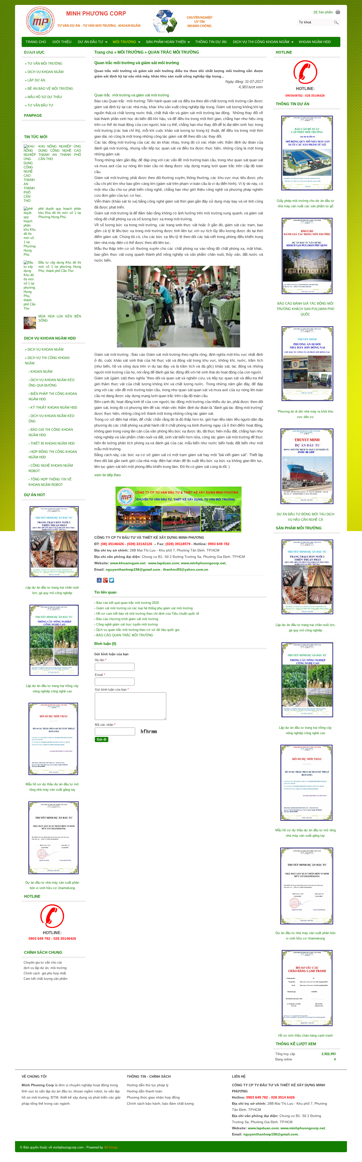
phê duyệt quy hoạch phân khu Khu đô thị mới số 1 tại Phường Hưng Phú (59, 213)
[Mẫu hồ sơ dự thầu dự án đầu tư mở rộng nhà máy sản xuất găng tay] (305, 825)
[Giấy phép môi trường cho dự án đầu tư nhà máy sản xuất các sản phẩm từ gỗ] (305, 195)
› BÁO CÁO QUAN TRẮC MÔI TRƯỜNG (123, 635)
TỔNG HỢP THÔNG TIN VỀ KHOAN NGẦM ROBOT (50, 482)
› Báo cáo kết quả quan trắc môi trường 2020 (126, 603)
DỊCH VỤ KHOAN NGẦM (44, 72)
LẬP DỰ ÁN (35, 80)
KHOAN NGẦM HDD (315, 42)
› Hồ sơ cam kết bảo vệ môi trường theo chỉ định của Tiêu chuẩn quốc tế (146, 613)
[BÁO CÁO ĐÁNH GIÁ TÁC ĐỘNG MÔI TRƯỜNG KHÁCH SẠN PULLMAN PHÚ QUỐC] (305, 298)
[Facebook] (99, 581)
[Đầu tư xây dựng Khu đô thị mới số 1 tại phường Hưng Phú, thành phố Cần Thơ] (30, 285)
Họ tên (100, 660)
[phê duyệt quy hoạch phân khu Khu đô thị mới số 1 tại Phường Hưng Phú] (30, 232)
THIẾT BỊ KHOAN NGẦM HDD (52, 443)
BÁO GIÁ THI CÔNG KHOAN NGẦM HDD (51, 432)
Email (100, 675)
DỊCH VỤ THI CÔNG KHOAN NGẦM (47, 360)
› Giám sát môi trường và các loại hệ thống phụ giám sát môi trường (143, 608)
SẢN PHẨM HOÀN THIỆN (166, 42)
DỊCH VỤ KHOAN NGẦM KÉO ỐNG (51, 418)
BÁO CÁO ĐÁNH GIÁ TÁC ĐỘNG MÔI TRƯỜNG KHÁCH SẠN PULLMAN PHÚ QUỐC (305, 309)
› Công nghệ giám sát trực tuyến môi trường (126, 624)
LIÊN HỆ (32, 52)
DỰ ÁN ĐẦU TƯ (90, 42)
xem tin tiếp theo (107, 475)
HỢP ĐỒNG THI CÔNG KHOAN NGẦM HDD (53, 454)
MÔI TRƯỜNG (124, 42)
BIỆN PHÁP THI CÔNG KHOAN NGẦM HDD (53, 396)
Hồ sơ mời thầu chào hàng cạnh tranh (305, 1035)
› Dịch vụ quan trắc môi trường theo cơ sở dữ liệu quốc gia (136, 630)
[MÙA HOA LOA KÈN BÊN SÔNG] (30, 323)
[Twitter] (111, 581)
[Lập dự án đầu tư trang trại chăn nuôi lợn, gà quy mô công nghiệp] (305, 619)
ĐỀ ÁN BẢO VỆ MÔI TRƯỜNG (49, 88)
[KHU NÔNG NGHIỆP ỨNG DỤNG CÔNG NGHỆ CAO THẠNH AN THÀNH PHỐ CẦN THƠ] (30, 173)
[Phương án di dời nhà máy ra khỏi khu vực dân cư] (305, 406)
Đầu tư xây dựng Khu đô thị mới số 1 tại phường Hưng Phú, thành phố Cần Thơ (59, 267)
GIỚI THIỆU (61, 42)
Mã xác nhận (105, 725)
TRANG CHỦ (36, 42)
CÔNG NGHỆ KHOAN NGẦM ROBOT (51, 468)
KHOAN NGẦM (40, 371)
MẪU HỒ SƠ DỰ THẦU (43, 97)
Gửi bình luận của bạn (112, 689)
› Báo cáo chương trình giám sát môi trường (126, 619)
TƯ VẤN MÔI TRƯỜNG (43, 63)
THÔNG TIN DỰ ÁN (211, 42)
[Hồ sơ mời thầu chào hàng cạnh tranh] (305, 1030)
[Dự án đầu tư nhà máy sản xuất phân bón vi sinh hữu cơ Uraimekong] (305, 927)
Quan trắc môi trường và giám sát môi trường (131, 95)
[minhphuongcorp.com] (181, 20)
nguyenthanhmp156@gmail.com (133, 569)
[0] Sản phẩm (323, 12)
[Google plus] (105, 581)
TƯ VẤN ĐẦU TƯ (39, 105)
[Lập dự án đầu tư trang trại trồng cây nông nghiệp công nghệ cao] (305, 722)
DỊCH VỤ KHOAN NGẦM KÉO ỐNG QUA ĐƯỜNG (51, 382)
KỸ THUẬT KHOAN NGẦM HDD (53, 407)
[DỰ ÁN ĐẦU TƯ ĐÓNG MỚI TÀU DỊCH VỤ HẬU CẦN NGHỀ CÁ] (305, 509)
